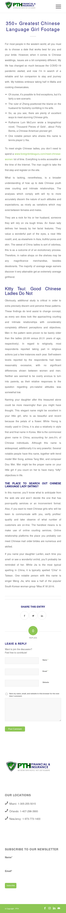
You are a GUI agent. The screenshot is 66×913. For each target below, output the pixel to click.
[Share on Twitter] (33, 615)
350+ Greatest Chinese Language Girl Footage (33, 26)
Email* (8, 871)
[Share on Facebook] (24, 615)
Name (45, 659)
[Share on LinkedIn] (42, 615)
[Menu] (57, 6)
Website (46, 682)
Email (45, 671)
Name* (8, 857)
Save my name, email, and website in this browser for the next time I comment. (34, 694)
